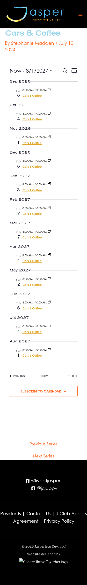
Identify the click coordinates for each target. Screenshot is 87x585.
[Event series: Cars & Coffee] (49, 90)
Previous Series (43, 444)
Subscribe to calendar (41, 391)
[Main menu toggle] (81, 14)
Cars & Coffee (32, 95)
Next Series (43, 456)
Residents (10, 513)
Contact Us (38, 513)
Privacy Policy (59, 521)
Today (43, 376)
